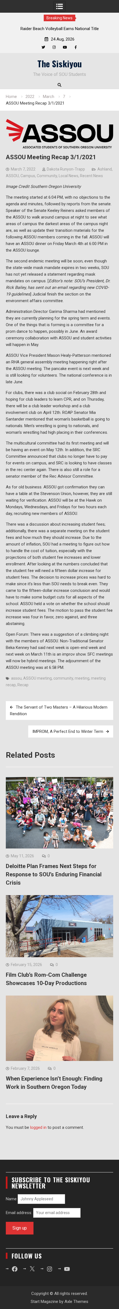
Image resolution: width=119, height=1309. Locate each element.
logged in (38, 1127)
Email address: (19, 1212)
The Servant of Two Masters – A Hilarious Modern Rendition (58, 710)
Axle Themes (76, 1301)
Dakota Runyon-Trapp (66, 169)
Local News (68, 176)
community (63, 678)
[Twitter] (43, 47)
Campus (27, 176)
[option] (59, 28)
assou (16, 678)
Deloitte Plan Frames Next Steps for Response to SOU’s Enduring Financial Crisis (54, 874)
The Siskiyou (59, 63)
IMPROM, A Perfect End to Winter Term (67, 731)
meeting (82, 678)
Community (47, 176)
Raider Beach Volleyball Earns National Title (59, 28)
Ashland (104, 169)
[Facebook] (76, 47)
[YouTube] (65, 47)
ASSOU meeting (37, 678)
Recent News (91, 176)
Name (11, 1198)
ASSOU (12, 176)
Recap (23, 685)
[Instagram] (54, 47)
